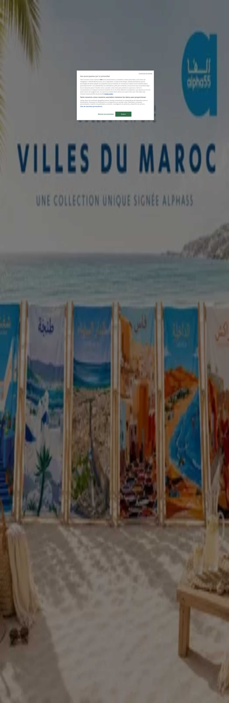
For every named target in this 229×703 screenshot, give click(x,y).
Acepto (123, 114)
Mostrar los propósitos (106, 114)
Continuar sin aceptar (145, 73)
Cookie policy (108, 94)
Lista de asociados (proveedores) (91, 106)
